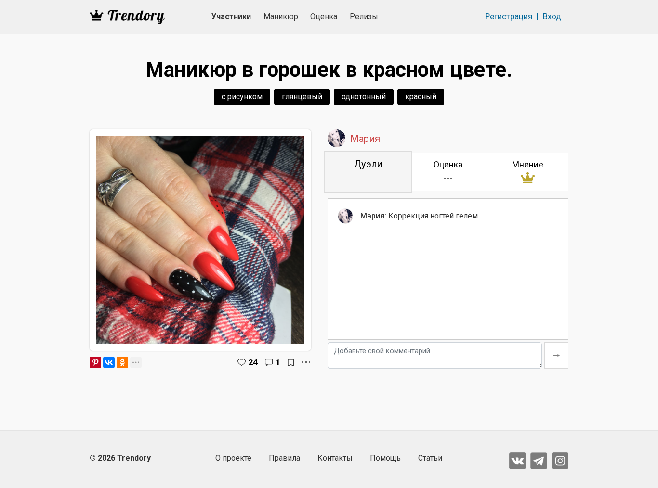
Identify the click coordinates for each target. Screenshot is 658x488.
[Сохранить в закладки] (291, 362)
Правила (284, 457)
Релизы (364, 16)
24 (253, 362)
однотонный (364, 96)
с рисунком (242, 96)
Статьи (430, 457)
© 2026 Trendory (120, 457)
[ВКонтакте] (109, 362)
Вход (552, 16)
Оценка (323, 16)
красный (420, 96)
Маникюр (280, 16)
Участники (231, 16)
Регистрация (508, 16)
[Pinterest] (95, 362)
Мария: (373, 215)
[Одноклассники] (122, 362)
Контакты (335, 457)
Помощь (385, 457)
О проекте (233, 457)
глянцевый (302, 96)
